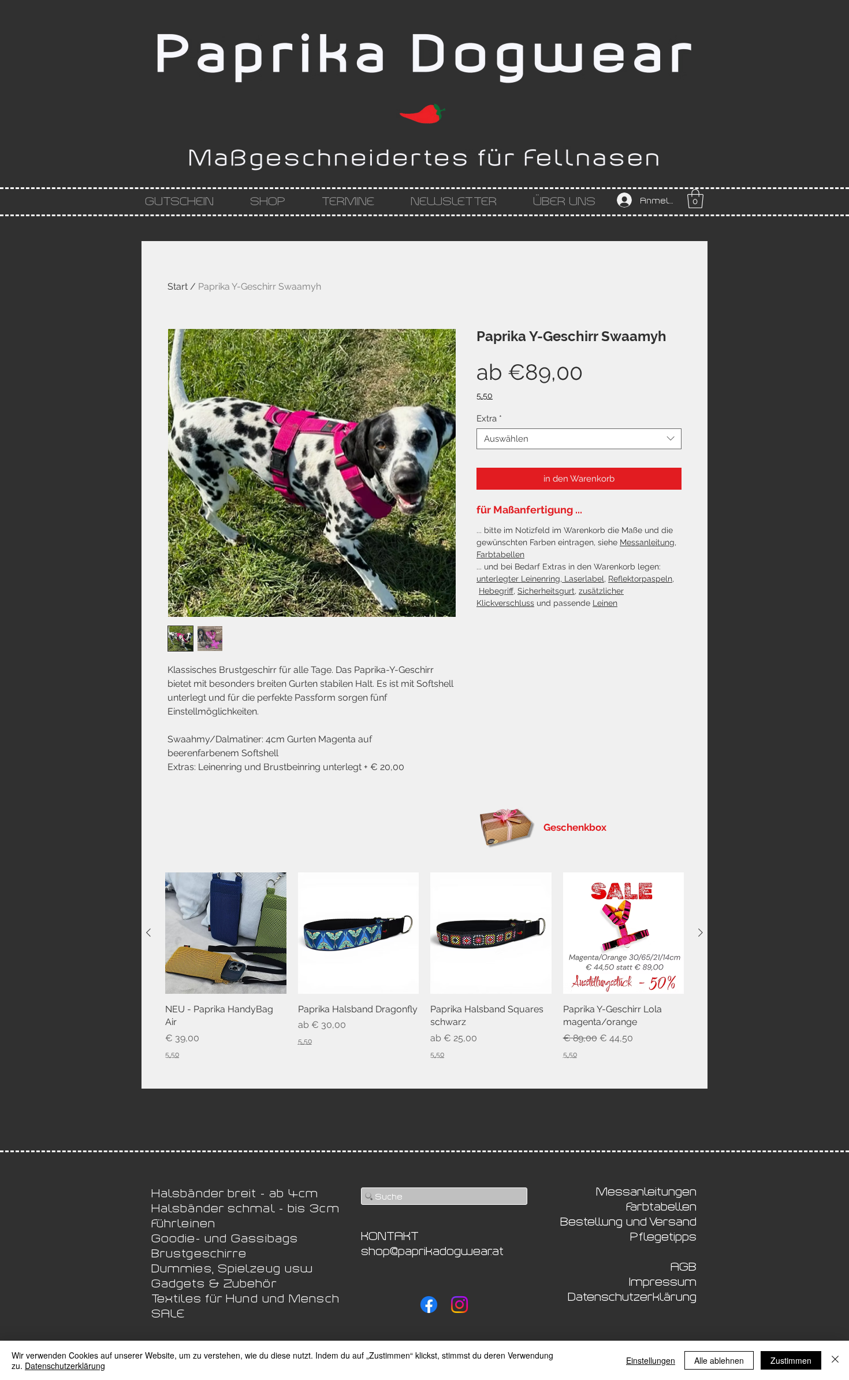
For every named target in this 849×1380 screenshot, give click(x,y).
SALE (168, 1312)
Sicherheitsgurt (546, 590)
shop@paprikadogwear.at (432, 1249)
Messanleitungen (646, 1190)
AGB (684, 1265)
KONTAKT (390, 1234)
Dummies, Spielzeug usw (232, 1267)
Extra (489, 418)
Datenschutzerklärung (65, 1365)
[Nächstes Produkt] (701, 932)
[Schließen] (835, 1360)
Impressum (663, 1280)
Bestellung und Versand (628, 1220)
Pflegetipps (663, 1235)
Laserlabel (583, 578)
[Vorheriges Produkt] (148, 932)
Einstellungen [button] (650, 1360)
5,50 (484, 395)
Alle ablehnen (719, 1360)
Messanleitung (647, 542)
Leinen (605, 603)
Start (177, 286)
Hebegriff (496, 590)
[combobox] (579, 438)
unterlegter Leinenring (518, 578)
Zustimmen (790, 1360)
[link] (695, 198)
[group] (425, 966)
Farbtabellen (500, 554)
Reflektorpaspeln (640, 578)
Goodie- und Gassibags (224, 1237)
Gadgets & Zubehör (214, 1282)
